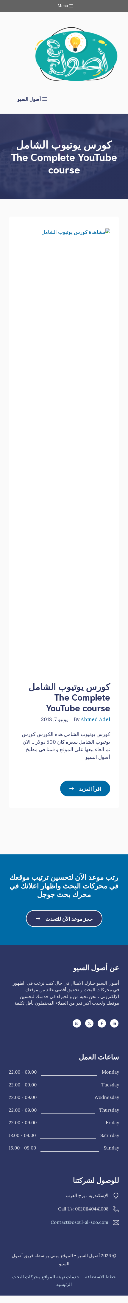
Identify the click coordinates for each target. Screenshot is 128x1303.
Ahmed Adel (95, 719)
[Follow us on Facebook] (102, 1023)
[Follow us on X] (89, 1023)
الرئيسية (64, 1284)
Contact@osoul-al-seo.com (79, 1222)
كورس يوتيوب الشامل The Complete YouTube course (69, 696)
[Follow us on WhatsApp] (77, 1023)
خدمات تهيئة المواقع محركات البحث (45, 1276)
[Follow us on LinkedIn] (114, 1023)
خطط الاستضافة (100, 1276)
